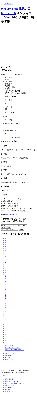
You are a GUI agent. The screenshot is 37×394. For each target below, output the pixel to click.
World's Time (9, 9)
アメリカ (10, 13)
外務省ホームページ (12, 214)
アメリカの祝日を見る (12, 137)
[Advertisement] (18, 44)
